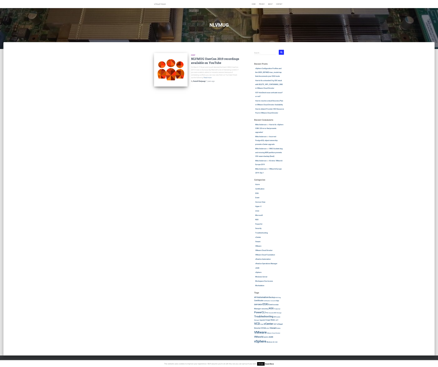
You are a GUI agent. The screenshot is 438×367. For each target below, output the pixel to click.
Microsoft (259, 215)
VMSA (278, 328)
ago (210, 81)
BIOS (276, 297)
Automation (263, 297)
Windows (269, 342)
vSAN (257, 268)
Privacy (262, 4)
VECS (267, 328)
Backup (272, 297)
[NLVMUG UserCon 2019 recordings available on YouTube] (171, 70)
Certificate (258, 300)
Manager (257, 309)
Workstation (259, 285)
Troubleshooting (261, 233)
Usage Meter (270, 320)
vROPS (266, 337)
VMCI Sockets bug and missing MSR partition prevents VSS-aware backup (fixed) (269, 152)
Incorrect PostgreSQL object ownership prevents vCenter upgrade (266, 140)
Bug (280, 297)
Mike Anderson (261, 125)
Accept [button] (260, 364)
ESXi (257, 193)
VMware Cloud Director (264, 250)
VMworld (258, 337)
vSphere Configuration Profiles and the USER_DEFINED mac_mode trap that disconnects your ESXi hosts (268, 72)
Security (258, 228)
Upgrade (262, 320)
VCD (257, 323)
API (255, 297)
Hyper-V (258, 206)
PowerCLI (258, 224)
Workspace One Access (264, 281)
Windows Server (261, 277)
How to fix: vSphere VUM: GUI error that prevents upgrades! (269, 128)
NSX (256, 220)
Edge (277, 301)
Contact (279, 4)
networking (264, 309)
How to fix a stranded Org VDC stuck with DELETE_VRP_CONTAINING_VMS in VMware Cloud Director (269, 84)
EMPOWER (258, 304)
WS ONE (275, 342)
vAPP (276, 320)
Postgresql (277, 309)
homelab (276, 304)
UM (275, 317)
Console (273, 301)
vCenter (258, 237)
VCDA (261, 324)
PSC (267, 313)
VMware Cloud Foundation (265, 255)
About (270, 4)
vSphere (258, 272)
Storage (279, 313)
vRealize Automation (263, 259)
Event (193, 55)
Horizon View (260, 202)
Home (254, 4)
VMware (258, 246)
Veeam (258, 242)
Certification (259, 189)
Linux (257, 211)
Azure (257, 184)
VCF (275, 324)
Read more (207, 77)
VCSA (263, 328)
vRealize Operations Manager (266, 263)
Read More (269, 364)
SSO (275, 313)
